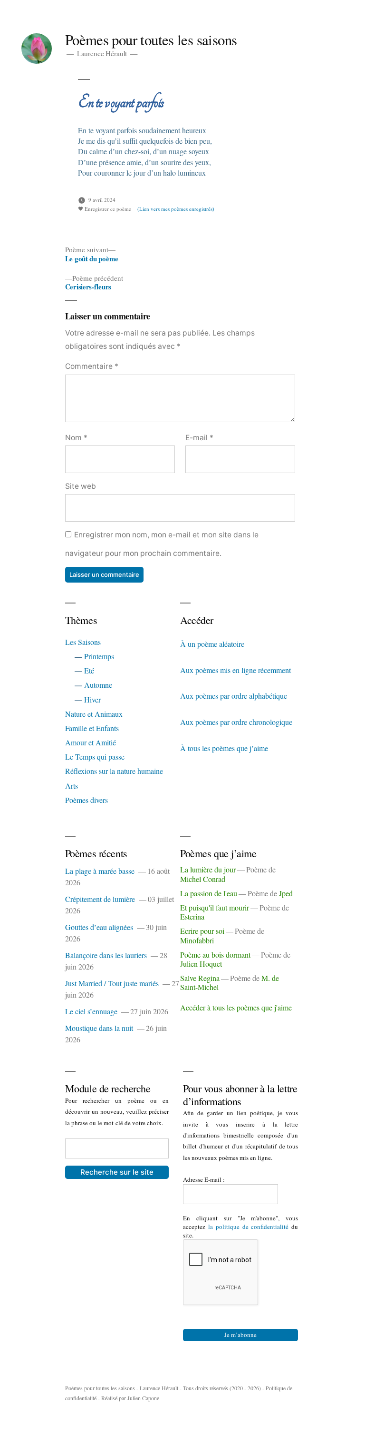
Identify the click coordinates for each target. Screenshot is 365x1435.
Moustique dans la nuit (99, 1028)
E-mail (199, 437)
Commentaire (91, 366)
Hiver (92, 699)
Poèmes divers (86, 800)
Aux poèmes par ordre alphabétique (233, 696)
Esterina (192, 916)
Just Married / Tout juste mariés (112, 983)
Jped (286, 893)
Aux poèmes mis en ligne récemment (235, 670)
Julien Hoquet (201, 964)
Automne (98, 685)
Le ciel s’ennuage (91, 1011)
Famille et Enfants (92, 728)
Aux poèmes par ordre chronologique (236, 722)
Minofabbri (197, 940)
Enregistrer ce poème (107, 208)
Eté (89, 670)
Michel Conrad (202, 879)
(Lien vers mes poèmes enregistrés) (175, 208)
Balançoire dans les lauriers (106, 955)
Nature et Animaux (94, 714)
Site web (80, 486)
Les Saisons (83, 642)
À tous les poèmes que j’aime (224, 748)
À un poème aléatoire (212, 644)
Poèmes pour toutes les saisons (151, 39)
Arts (71, 786)
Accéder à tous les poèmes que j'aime (236, 1007)
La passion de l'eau (208, 893)
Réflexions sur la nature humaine (114, 771)
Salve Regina (200, 978)
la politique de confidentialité (248, 1226)
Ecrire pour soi (202, 931)
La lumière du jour (208, 869)
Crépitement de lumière (100, 899)
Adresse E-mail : (205, 1179)
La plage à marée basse (99, 871)
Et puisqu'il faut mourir (214, 907)
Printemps (99, 656)
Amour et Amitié (90, 742)
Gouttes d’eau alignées (99, 927)
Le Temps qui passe (95, 757)
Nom (76, 437)
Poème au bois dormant (215, 955)
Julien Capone (143, 1398)
